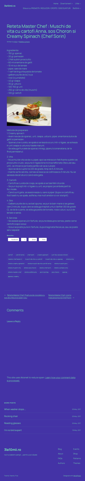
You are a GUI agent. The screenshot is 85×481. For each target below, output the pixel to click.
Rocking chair (11, 416)
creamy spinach (42, 255)
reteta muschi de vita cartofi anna (39, 263)
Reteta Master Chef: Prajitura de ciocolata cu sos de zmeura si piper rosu (24, 296)
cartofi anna (20, 255)
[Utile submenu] (80, 3)
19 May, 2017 (76, 430)
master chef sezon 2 (15, 259)
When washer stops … (15, 409)
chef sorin (30, 255)
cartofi (10, 255)
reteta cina (70, 259)
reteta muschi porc (61, 263)
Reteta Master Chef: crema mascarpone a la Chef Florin (59, 296)
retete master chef (14, 272)
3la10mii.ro (9, 5)
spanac (64, 272)
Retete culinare (24, 42)
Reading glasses (12, 423)
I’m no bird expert (13, 430)
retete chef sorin (45, 268)
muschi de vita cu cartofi (33, 259)
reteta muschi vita (14, 268)
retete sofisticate (30, 272)
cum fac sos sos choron (59, 255)
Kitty (15, 42)
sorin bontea (44, 272)
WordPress (77, 476)
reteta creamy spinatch (16, 263)
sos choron (55, 272)
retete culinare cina (61, 268)
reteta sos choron (30, 268)
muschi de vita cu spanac (54, 259)
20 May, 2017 (76, 409)
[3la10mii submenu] (80, 8)
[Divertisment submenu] (72, 3)
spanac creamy (13, 276)
